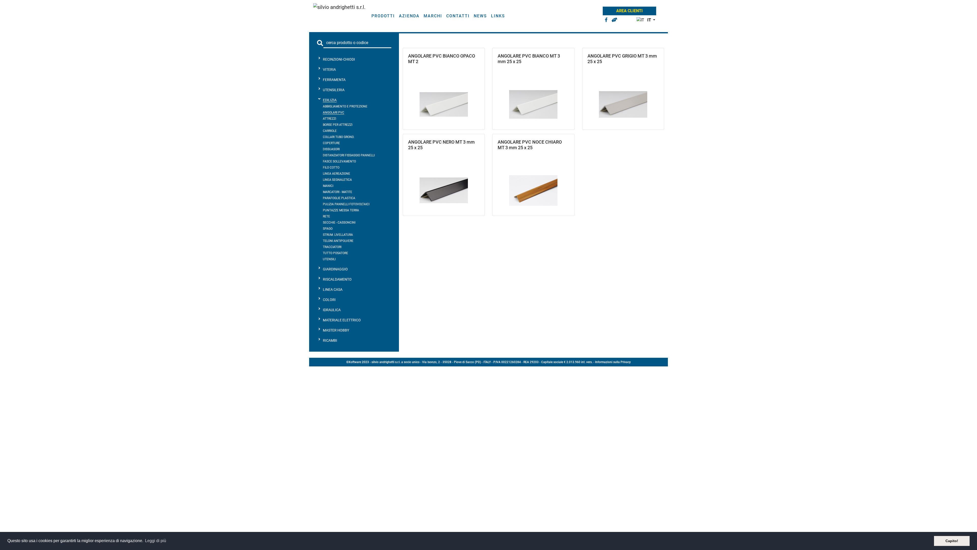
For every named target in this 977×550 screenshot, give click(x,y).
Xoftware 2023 (359, 362)
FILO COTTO (331, 167)
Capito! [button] (951, 541)
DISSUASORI (331, 149)
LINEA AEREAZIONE (336, 173)
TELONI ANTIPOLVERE (338, 241)
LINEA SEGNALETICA (337, 180)
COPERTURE (331, 143)
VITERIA (329, 69)
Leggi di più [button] (155, 541)
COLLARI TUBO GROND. (338, 137)
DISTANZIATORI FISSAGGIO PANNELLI (349, 155)
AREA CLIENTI (629, 10)
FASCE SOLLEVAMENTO (339, 161)
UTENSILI (329, 259)
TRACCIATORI (332, 247)
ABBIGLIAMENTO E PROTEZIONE (345, 106)
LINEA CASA (332, 289)
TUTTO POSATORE (335, 253)
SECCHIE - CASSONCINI (339, 222)
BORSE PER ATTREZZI (337, 125)
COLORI (329, 300)
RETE (326, 216)
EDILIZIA (330, 100)
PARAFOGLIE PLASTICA (339, 198)
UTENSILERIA (333, 90)
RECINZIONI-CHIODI (339, 59)
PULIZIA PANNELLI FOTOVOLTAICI (346, 204)
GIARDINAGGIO (335, 269)
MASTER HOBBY (336, 330)
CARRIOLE (330, 131)
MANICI (328, 186)
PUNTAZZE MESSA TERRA (341, 210)
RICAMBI (330, 340)
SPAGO (328, 228)
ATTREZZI (329, 118)
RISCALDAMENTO (337, 279)
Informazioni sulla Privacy (613, 362)
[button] (644, 20)
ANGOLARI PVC (333, 112)
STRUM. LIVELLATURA (338, 235)
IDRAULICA (332, 310)
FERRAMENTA (334, 80)
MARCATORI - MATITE (337, 192)
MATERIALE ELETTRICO (342, 320)
